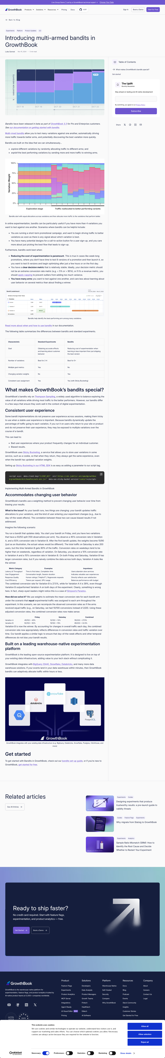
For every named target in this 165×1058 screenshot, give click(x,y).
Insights (126, 1007)
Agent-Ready (66, 1007)
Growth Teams (87, 998)
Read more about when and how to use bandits (28, 325)
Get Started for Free (130, 1015)
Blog (124, 990)
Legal (145, 998)
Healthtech (86, 1007)
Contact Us (147, 994)
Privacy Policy (140, 105)
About (145, 986)
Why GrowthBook (109, 1003)
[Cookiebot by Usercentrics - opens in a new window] (15, 1053)
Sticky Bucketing (31, 452)
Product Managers (89, 994)
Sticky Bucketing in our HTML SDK (33, 465)
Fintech (84, 1003)
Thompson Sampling (45, 396)
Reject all (145, 1042)
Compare (105, 998)
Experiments (66, 990)
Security (105, 994)
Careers (146, 990)
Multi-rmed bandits (14, 133)
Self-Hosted (106, 990)
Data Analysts (87, 990)
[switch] (69, 1053)
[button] (29, 9)
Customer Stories (129, 1011)
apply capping (25, 275)
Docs (125, 986)
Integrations (65, 1003)
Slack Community (129, 1003)
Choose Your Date (107, 2)
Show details (125, 1053)
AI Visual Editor (69, 1011)
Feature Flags (66, 986)
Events (125, 998)
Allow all (144, 1026)
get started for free (27, 764)
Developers (86, 986)
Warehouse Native (109, 986)
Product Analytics (68, 994)
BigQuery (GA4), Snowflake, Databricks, (53, 664)
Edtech (84, 1011)
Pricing (64, 1015)
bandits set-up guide (72, 761)
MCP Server (66, 998)
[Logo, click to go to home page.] (13, 9)
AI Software (86, 1015)
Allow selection (144, 1034)
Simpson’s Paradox (76, 591)
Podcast (126, 994)
